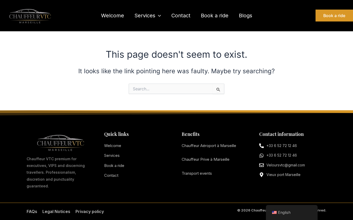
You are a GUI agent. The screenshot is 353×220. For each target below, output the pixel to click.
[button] (158, 15)
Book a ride (214, 15)
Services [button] (144, 15)
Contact (180, 15)
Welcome (112, 15)
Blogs (245, 15)
